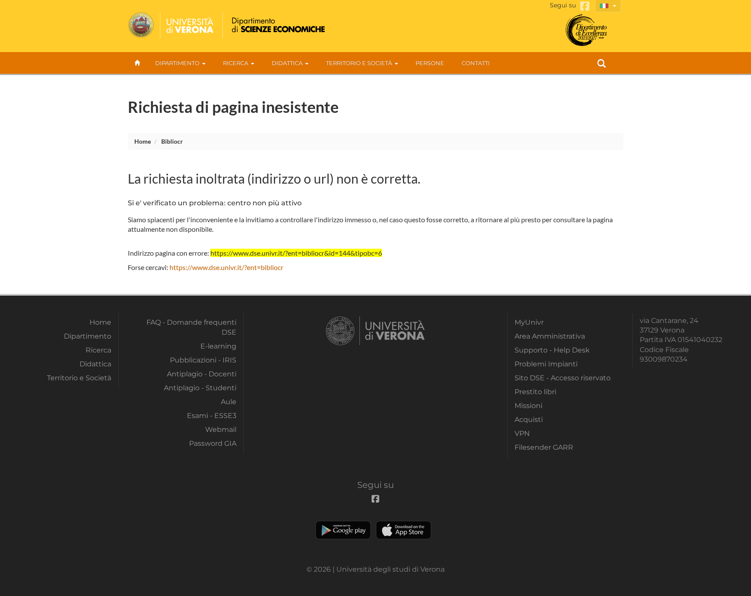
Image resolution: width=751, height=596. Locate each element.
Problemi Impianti (546, 364)
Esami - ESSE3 (211, 416)
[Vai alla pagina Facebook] (584, 6)
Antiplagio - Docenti (201, 374)
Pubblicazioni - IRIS (203, 360)
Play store (343, 530)
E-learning (218, 346)
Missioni (528, 406)
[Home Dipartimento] (277, 25)
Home (142, 141)
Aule (228, 402)
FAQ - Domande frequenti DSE (191, 327)
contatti (476, 62)
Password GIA (212, 443)
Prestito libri (535, 392)
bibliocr (172, 141)
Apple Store (403, 530)
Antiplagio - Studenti (200, 388)
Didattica (287, 62)
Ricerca (235, 62)
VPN (522, 433)
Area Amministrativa (550, 336)
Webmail (220, 429)
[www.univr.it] (171, 25)
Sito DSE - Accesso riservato (563, 378)
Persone (429, 62)
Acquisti (529, 419)
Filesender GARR (544, 447)
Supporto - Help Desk (552, 350)
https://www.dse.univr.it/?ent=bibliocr (226, 267)
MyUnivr (529, 322)
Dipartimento (177, 62)
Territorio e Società (359, 62)
